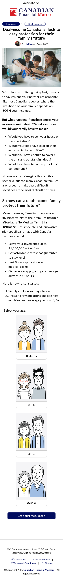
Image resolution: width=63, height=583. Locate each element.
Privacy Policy (42, 559)
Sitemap (49, 563)
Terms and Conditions (24, 563)
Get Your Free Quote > (31, 515)
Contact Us (20, 559)
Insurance (11, 24)
